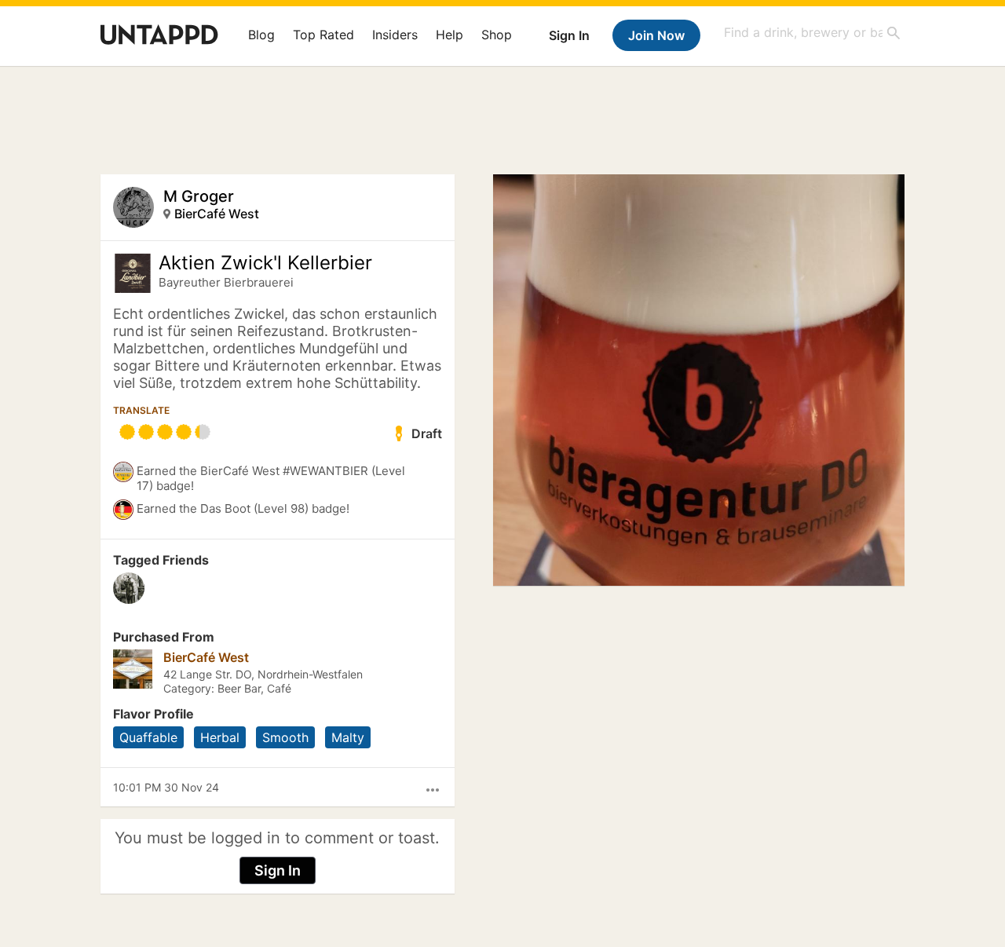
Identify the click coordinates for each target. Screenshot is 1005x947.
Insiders (395, 34)
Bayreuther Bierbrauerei (226, 282)
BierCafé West (216, 213)
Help (449, 34)
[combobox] (813, 32)
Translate (141, 410)
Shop (496, 34)
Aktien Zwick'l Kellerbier (265, 263)
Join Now (656, 35)
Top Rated (323, 34)
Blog (261, 34)
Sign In (569, 35)
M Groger (198, 196)
